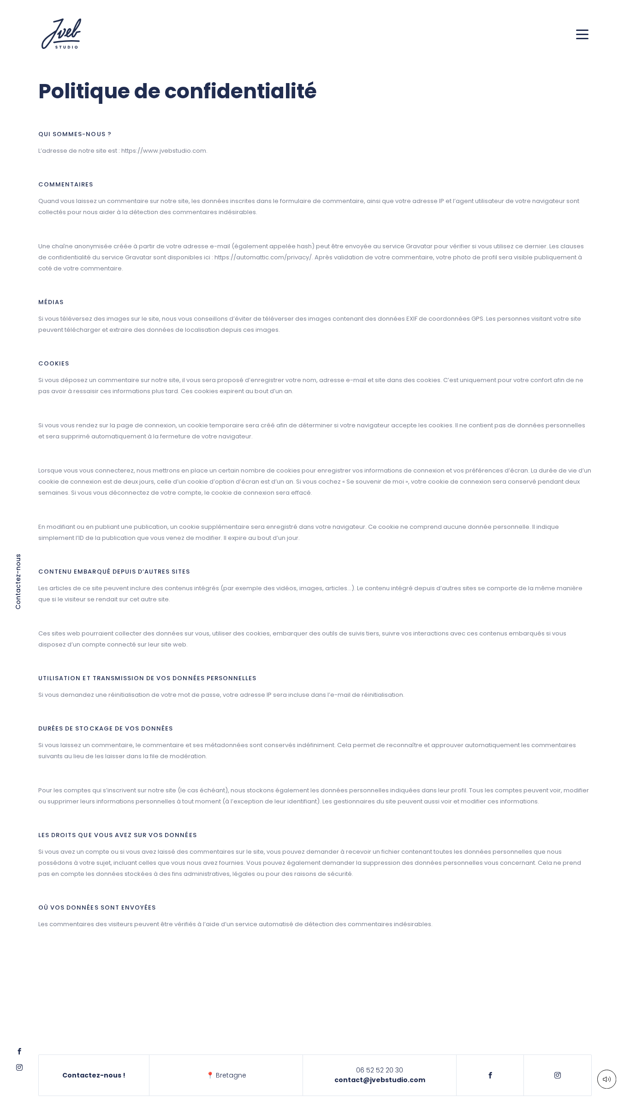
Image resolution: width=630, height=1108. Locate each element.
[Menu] (582, 34)
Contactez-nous (19, 582)
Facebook (490, 1075)
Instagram (557, 1075)
